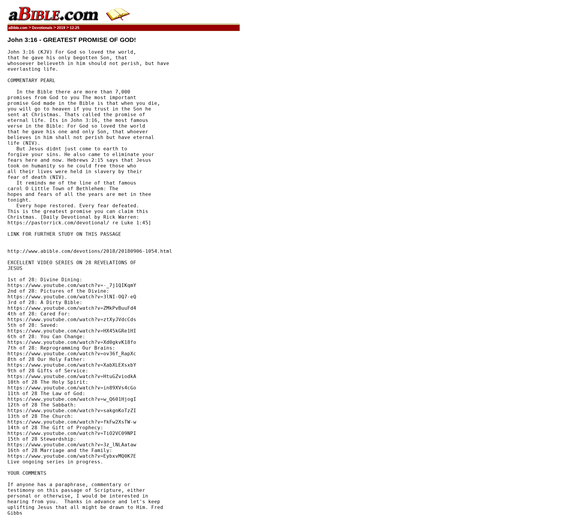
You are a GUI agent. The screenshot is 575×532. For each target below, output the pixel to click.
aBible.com (17, 28)
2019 (61, 28)
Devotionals (42, 28)
